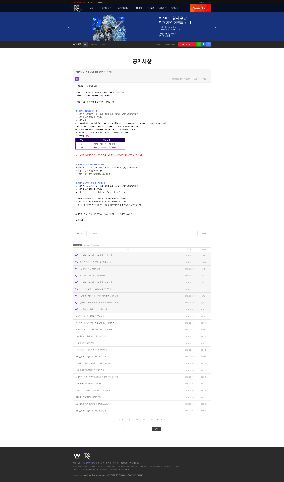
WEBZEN (77, 456)
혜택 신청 (94, 44)
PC (91, 2)
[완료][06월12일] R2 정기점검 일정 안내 (90, 357)
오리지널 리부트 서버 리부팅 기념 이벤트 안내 (96, 255)
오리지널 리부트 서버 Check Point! (93, 275)
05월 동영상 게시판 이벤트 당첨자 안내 (89, 370)
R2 (77, 8)
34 (137, 419)
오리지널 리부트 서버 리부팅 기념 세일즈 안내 (96, 282)
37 (147, 419)
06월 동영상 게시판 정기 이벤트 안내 (89, 384)
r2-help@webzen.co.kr (90, 469)
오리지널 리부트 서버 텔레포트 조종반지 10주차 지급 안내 (96, 377)
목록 (204, 233)
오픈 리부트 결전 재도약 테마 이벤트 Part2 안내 (92, 404)
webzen (79, 2)
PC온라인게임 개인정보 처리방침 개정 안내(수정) (93, 363)
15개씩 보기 (77, 245)
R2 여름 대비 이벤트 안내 (84, 343)
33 (133, 419)
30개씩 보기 (87, 245)
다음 (216, 26)
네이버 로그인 (198, 44)
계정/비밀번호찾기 (170, 44)
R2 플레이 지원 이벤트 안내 (90, 269)
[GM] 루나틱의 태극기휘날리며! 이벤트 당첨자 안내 (99, 296)
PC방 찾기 (103, 44)
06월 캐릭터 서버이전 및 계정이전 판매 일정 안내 (93, 390)
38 (151, 419)
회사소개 (114, 463)
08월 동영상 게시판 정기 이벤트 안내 (93, 309)
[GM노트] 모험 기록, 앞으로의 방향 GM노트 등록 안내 (100, 303)
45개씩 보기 (96, 245)
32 (130, 419)
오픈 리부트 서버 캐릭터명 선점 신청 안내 (90, 336)
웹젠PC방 (123, 463)
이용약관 (76, 463)
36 (144, 419)
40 (158, 419)
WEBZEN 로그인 (187, 44)
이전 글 (80, 233)
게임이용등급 (135, 463)
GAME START (200, 8)
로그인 (209, 2)
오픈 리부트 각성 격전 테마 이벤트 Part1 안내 (96, 262)
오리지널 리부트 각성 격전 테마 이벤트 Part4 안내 (93, 330)
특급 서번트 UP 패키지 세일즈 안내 (88, 397)
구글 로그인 (208, 44)
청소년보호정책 (103, 463)
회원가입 (201, 2)
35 (140, 419)
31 (126, 419)
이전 (68, 26)
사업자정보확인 (124, 469)
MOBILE (100, 2)
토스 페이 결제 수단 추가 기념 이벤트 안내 (95, 289)
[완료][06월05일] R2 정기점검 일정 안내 (90, 411)
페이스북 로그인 (203, 44)
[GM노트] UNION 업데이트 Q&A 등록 (89, 316)
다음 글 (94, 233)
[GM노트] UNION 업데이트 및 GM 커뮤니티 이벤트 (94, 323)
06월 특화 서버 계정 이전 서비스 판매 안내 (91, 350)
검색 (156, 429)
